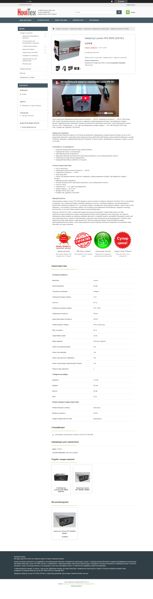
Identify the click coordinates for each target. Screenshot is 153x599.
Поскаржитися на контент (70, 584)
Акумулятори (78, 20)
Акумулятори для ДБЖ (30, 52)
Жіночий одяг (26, 64)
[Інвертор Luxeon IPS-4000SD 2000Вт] (82, 475)
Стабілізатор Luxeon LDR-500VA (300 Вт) (61, 489)
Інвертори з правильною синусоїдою (96, 29)
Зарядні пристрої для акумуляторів (29, 59)
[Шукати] (119, 12)
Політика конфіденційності (87, 584)
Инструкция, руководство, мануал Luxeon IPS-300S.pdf (74, 434)
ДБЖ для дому (25, 20)
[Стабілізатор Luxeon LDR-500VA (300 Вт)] (61, 475)
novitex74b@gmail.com (29, 127)
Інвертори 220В (61, 20)
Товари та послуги (62, 29)
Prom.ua (86, 582)
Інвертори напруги (76, 29)
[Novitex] (26, 15)
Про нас (22, 73)
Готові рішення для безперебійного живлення (30, 42)
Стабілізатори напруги (29, 46)
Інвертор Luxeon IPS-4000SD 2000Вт (82, 489)
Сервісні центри (25, 69)
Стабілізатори (43, 20)
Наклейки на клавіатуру (30, 55)
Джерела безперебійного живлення (30, 37)
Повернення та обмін (27, 77)
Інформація (94, 20)
